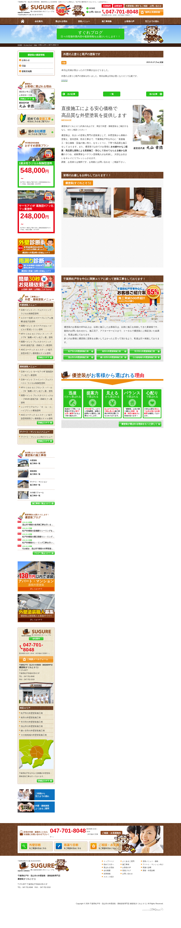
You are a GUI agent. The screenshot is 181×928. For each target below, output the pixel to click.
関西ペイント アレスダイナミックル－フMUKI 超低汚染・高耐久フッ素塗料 (37, 399)
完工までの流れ (152, 21)
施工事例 (125, 864)
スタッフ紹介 (109, 877)
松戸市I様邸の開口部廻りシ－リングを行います (38, 535)
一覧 (112, 94)
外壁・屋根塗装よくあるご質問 (42, 807)
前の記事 (153, 94)
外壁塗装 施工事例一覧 (35, 461)
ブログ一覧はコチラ (42, 553)
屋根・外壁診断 (149, 871)
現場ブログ (126, 871)
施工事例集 (107, 21)
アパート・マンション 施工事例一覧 (38, 483)
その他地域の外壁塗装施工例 (145, 357)
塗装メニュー (84, 21)
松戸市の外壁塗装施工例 (78, 351)
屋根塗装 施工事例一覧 (35, 472)
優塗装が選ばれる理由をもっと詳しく (139, 424)
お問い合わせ (95, 12)
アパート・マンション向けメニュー (37, 437)
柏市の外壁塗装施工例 (111, 351)
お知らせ (26, 60)
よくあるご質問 (128, 861)
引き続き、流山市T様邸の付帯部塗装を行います (38, 547)
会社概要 (107, 871)
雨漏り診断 (147, 867)
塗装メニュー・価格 (150, 861)
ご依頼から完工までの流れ (42, 794)
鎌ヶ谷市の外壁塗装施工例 (111, 357)
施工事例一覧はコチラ (41, 503)
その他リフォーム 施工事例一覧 (37, 494)
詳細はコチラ (43, 357)
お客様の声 (129, 21)
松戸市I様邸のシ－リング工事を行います (38, 541)
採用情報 (107, 874)
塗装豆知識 (27, 71)
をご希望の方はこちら (37, 846)
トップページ (109, 861)
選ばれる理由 (61, 21)
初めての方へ (109, 864)
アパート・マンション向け (153, 864)
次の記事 (71, 94)
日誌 (64, 63)
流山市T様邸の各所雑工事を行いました (38, 523)
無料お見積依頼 (152, 12)
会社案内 (39, 21)
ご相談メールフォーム (37, 659)
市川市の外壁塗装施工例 (144, 351)
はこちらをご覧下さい (37, 132)
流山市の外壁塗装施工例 (78, 357)
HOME (92, 8)
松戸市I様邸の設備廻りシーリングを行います (38, 529)
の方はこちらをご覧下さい (39, 119)
